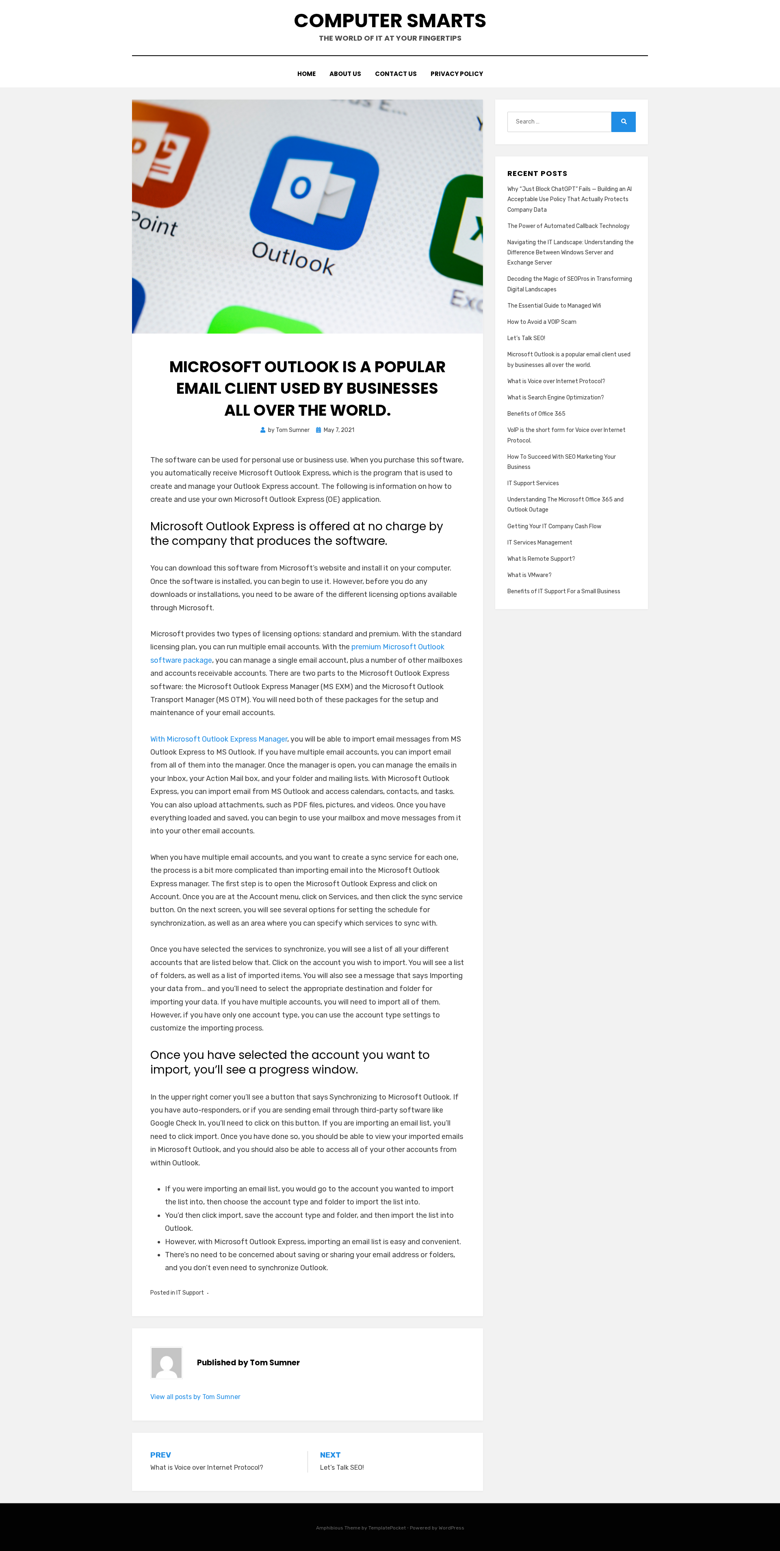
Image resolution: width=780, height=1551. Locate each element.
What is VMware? (529, 575)
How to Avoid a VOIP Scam (541, 322)
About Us (345, 73)
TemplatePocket (387, 1528)
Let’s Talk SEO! (526, 338)
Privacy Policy (457, 73)
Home (306, 73)
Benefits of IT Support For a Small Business (563, 591)
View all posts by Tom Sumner (195, 1397)
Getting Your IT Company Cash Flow (554, 526)
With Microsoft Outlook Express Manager (218, 739)
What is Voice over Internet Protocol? (556, 381)
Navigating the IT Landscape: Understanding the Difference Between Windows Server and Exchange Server (570, 252)
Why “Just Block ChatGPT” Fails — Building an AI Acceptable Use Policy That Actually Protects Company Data (569, 199)
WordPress (451, 1528)
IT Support (190, 1292)
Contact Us (396, 73)
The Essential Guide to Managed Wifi (554, 305)
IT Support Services (533, 483)
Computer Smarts (390, 20)
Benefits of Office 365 (536, 413)
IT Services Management (539, 542)
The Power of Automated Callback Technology (568, 226)
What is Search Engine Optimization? (555, 397)
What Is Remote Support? (541, 558)
